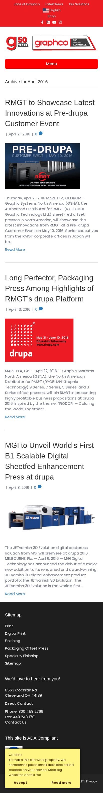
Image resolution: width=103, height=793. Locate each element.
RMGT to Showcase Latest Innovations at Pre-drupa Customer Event (49, 113)
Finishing (12, 640)
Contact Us (15, 722)
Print (9, 625)
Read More (15, 249)
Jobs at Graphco (27, 4)
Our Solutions (79, 4)
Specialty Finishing (21, 655)
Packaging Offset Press (26, 648)
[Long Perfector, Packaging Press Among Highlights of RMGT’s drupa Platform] (39, 339)
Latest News (54, 4)
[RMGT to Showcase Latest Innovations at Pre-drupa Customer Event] (42, 165)
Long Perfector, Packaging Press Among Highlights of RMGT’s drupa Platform (49, 288)
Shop (52, 16)
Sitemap (13, 663)
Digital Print (15, 633)
